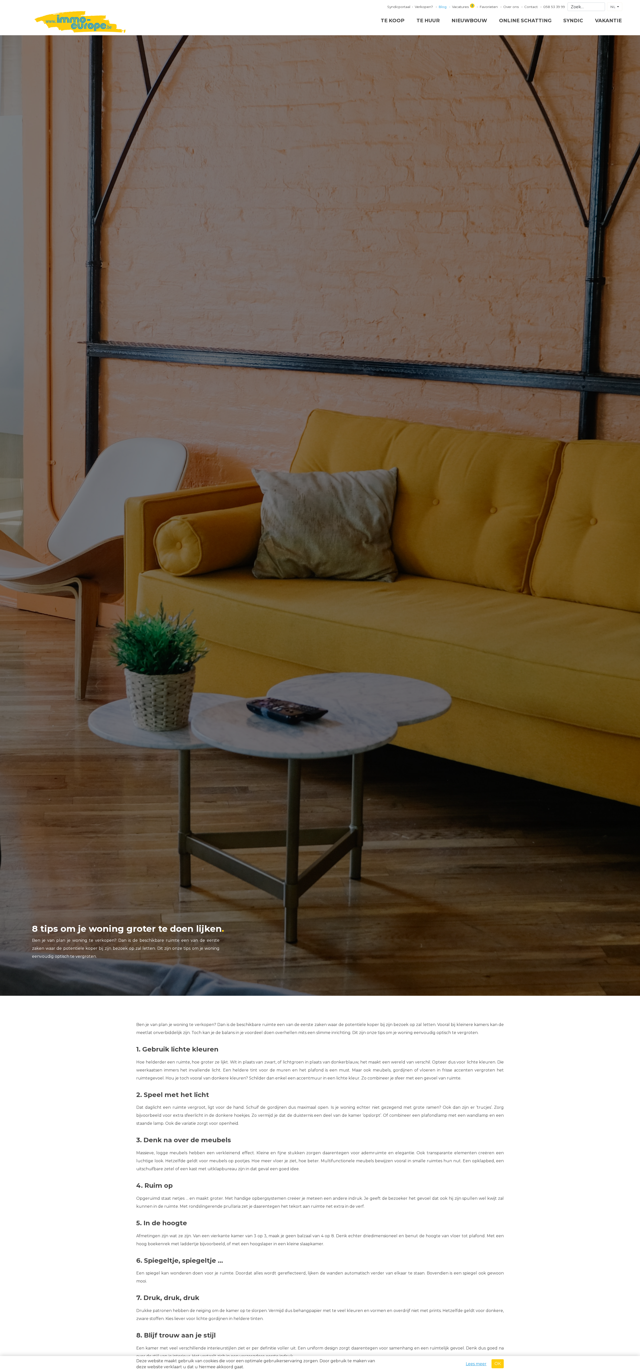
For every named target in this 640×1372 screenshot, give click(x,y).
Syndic (573, 21)
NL (613, 7)
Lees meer (476, 1364)
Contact (531, 7)
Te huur (428, 21)
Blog (443, 7)
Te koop (392, 21)
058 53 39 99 (554, 7)
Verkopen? (424, 7)
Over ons (511, 7)
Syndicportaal (398, 7)
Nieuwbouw (469, 21)
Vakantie (608, 21)
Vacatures (462, 6)
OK (497, 1363)
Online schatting (525, 21)
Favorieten (489, 7)
